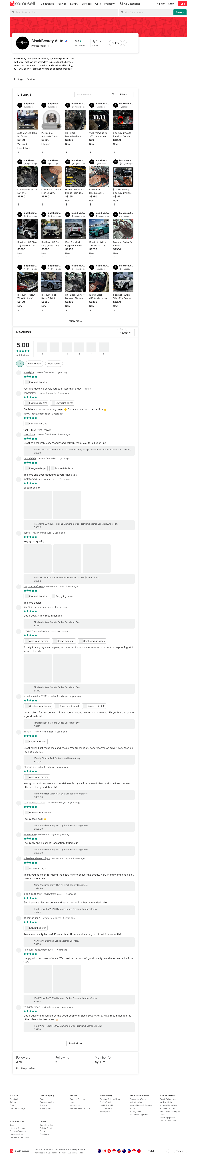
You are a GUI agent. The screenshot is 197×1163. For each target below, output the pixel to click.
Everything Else (46, 1125)
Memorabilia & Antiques (170, 1111)
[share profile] (126, 43)
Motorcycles (45, 1108)
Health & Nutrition (107, 1105)
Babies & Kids (105, 1102)
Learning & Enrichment (19, 1137)
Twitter (13, 1102)
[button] (49, 46)
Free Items (44, 1134)
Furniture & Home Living (110, 1099)
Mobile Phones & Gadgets (141, 1105)
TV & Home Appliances (139, 1114)
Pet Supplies (105, 1111)
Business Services (18, 1131)
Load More (75, 1043)
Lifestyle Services (17, 1128)
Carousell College (17, 1108)
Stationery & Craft (167, 1108)
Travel (162, 1114)
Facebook (14, 1099)
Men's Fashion (76, 1105)
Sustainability (71, 1149)
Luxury (73, 1102)
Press (61, 1149)
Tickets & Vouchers (168, 1121)
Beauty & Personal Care (80, 1108)
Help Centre (40, 1149)
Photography (135, 1111)
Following (44, 1131)
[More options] (133, 43)
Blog (12, 1105)
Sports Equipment (167, 1117)
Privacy (62, 1153)
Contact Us (52, 1149)
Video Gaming (136, 1102)
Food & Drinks (106, 1108)
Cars (42, 1099)
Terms (54, 1153)
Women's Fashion (77, 1099)
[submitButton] (180, 12)
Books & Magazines (168, 1105)
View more (75, 320)
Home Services (16, 1134)
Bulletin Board (46, 1128)
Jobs (12, 1125)
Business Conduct (75, 1153)
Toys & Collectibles (168, 1099)
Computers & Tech (138, 1099)
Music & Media (166, 1102)
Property (43, 1105)
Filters (123, 94)
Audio (132, 1108)
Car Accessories (47, 1102)
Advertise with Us (42, 1153)
